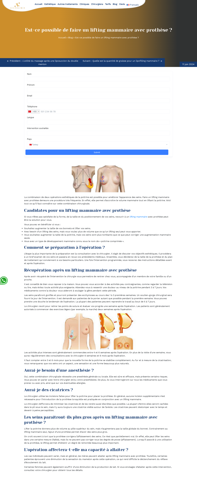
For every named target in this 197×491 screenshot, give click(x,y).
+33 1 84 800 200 (108, 481)
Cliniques (84, 4)
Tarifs (108, 4)
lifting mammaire (138, 216)
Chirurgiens (97, 4)
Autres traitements (68, 4)
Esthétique (50, 4)
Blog (115, 4)
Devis (122, 4)
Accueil (38, 4)
